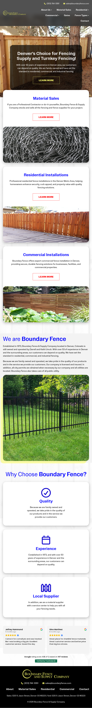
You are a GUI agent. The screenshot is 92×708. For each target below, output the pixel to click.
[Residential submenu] (88, 9)
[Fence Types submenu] (88, 15)
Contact (84, 689)
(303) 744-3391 (53, 3)
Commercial (67, 689)
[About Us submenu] (51, 9)
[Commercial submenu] (58, 15)
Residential (48, 689)
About (10, 689)
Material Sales (27, 689)
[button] (4, 56)
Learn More (46, 117)
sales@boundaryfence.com (77, 3)
